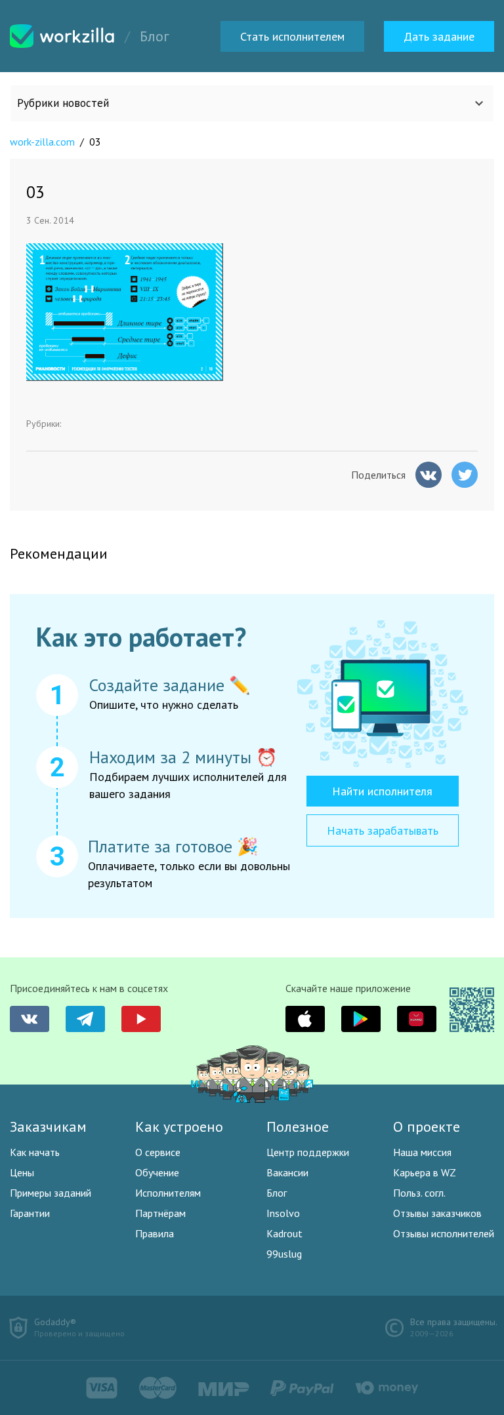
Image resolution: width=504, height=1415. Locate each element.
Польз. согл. (419, 1192)
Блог (276, 1192)
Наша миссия (422, 1152)
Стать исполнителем (292, 36)
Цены (22, 1172)
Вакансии (287, 1172)
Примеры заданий (50, 1192)
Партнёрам (160, 1213)
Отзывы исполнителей (443, 1233)
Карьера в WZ (424, 1172)
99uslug (284, 1253)
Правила (154, 1233)
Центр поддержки (307, 1152)
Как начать (35, 1152)
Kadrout (284, 1233)
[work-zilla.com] (62, 36)
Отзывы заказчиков (437, 1213)
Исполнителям (168, 1192)
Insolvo (283, 1213)
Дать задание (439, 36)
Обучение (157, 1172)
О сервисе (157, 1152)
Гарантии (30, 1213)
